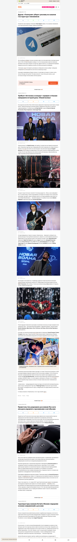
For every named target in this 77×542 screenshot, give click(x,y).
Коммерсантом (26, 476)
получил (20, 282)
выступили (35, 332)
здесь (45, 391)
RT (28, 516)
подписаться (53, 83)
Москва (25, 3)
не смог (25, 148)
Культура (19, 395)
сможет (49, 482)
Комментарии (38, 89)
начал (25, 68)
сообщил (27, 60)
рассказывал (55, 376)
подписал (27, 422)
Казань (27, 395)
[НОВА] (48, 7)
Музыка (23, 395)
